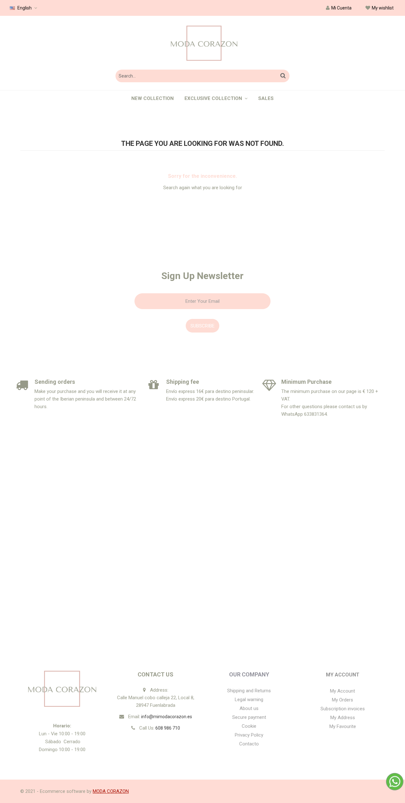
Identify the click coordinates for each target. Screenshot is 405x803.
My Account (342, 675)
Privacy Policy (249, 735)
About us (249, 708)
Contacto (249, 744)
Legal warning (249, 699)
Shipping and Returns (249, 691)
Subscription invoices (343, 709)
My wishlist (383, 7)
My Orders (342, 700)
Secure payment (249, 717)
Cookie (249, 726)
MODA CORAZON (111, 791)
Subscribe (202, 326)
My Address (342, 717)
